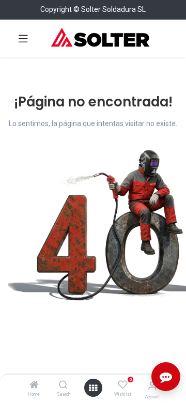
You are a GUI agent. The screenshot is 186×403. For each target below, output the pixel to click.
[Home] (34, 385)
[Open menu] (93, 388)
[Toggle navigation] (23, 38)
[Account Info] (152, 386)
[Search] (63, 385)
